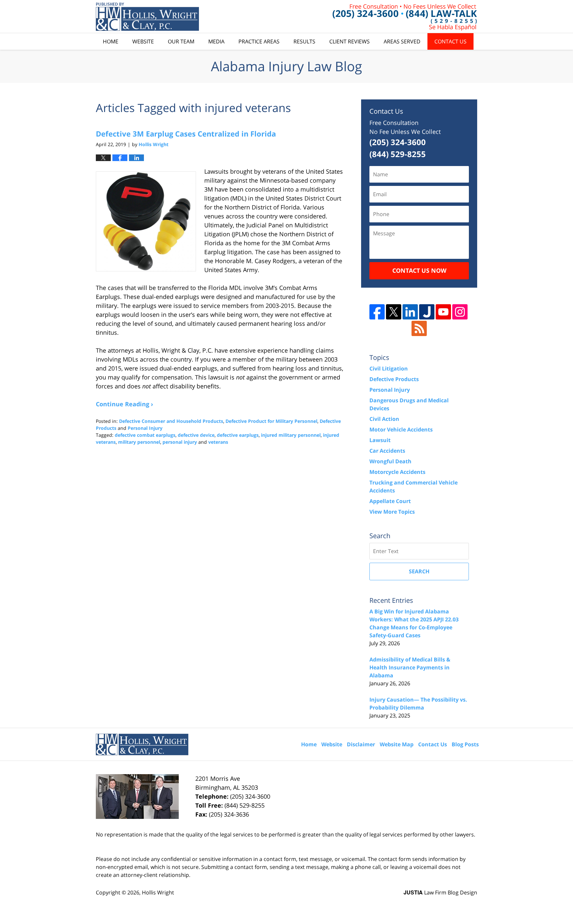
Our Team (181, 41)
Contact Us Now (419, 270)
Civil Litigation (388, 368)
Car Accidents (387, 450)
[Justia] (426, 311)
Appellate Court (390, 501)
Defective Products (394, 379)
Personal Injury (145, 428)
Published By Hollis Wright (405, 17)
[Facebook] (377, 311)
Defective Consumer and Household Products (171, 421)
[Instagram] (460, 311)
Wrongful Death (390, 461)
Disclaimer (361, 744)
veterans (218, 442)
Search (419, 571)
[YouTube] (443, 311)
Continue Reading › (124, 404)
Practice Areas (259, 41)
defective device (196, 435)
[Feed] (419, 328)
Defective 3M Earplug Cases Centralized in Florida (186, 134)
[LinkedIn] (410, 311)
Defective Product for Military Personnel (271, 421)
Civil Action (384, 419)
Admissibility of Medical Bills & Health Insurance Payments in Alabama (409, 667)
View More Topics (392, 511)
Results (304, 41)
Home (110, 41)
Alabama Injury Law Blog (147, 17)
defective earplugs (238, 435)
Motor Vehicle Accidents (401, 429)
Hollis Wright (158, 892)
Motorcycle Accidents (397, 472)
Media (216, 41)
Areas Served (402, 41)
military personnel (139, 442)
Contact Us (450, 41)
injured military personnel (291, 435)
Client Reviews (349, 41)
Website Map (397, 744)
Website (143, 41)
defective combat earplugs (145, 435)
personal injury (179, 442)
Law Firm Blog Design (440, 892)
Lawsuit (380, 440)
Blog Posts (465, 744)
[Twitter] (393, 311)
